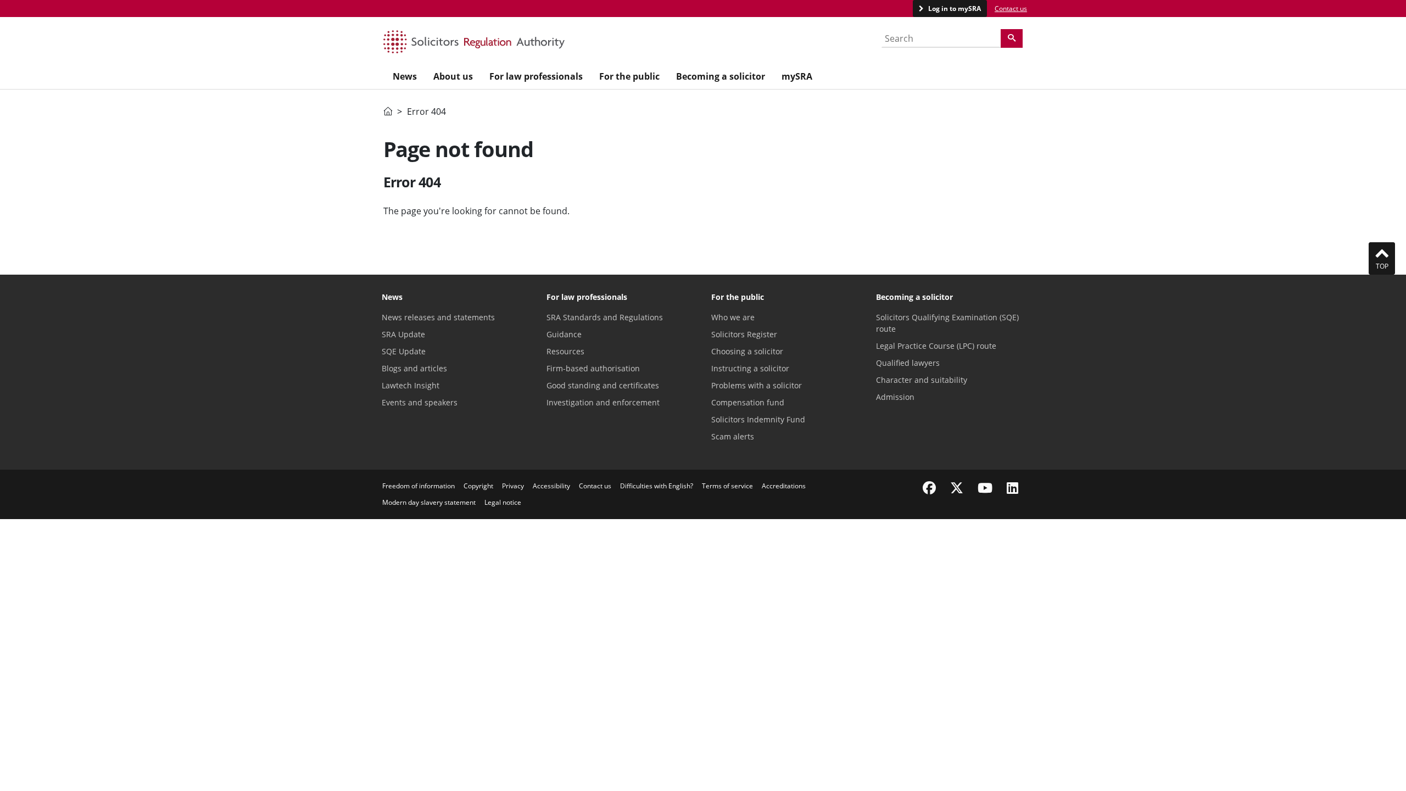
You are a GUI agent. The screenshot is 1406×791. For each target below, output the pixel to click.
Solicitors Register (744, 334)
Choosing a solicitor (747, 351)
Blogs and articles (414, 368)
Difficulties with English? (656, 486)
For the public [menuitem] (629, 76)
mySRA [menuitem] (797, 76)
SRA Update (403, 334)
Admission (895, 397)
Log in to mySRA (954, 8)
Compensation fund (747, 402)
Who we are (733, 317)
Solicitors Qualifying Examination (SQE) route (947, 323)
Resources (565, 351)
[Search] (1012, 38)
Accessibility (551, 486)
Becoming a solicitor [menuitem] (720, 76)
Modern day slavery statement (429, 502)
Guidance (564, 334)
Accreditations (784, 486)
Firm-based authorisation (593, 368)
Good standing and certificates (602, 385)
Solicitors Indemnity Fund (758, 419)
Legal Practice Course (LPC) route (936, 346)
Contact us (1011, 8)
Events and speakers (419, 402)
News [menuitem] (405, 76)
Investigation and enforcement (603, 402)
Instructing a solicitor (750, 368)
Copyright (478, 486)
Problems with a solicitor (756, 385)
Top (1382, 266)
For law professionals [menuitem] (536, 76)
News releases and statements (438, 317)
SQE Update (404, 351)
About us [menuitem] (453, 76)
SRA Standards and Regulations (604, 317)
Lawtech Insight (410, 385)
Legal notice (502, 502)
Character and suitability (921, 380)
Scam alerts (732, 436)
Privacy (513, 486)
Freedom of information (418, 486)
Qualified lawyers (908, 363)
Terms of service (727, 486)
